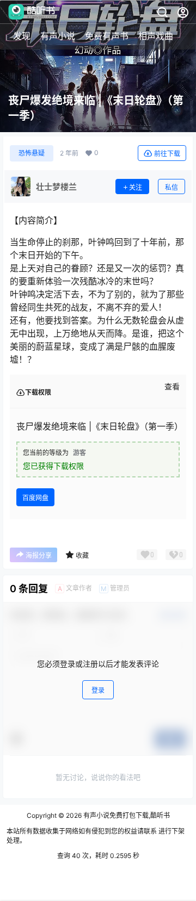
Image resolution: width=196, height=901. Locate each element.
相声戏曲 (155, 35)
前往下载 (167, 154)
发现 (21, 35)
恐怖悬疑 (32, 153)
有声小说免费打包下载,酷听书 (126, 815)
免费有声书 (106, 35)
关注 (135, 187)
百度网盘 (35, 498)
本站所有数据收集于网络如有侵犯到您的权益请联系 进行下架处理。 (96, 835)
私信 (171, 187)
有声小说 (57, 35)
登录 (98, 690)
